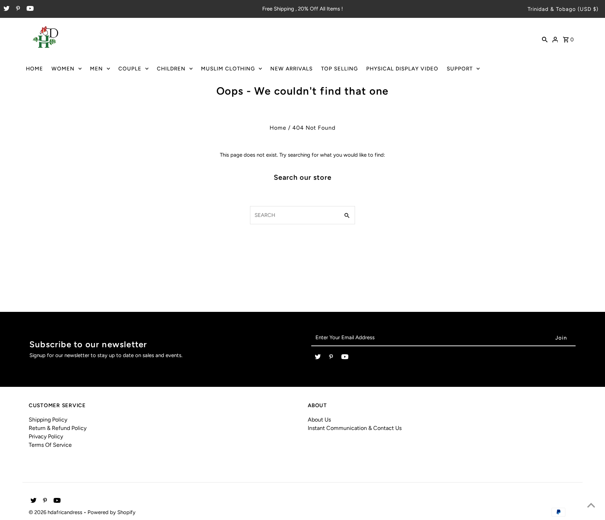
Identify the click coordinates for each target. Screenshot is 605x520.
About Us (319, 419)
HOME (34, 69)
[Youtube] (29, 9)
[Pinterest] (17, 9)
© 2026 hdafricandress (56, 512)
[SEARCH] (544, 38)
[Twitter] (5, 9)
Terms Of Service (50, 445)
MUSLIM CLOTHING (228, 69)
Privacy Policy (46, 436)
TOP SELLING (339, 69)
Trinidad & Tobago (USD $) (563, 9)
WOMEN (63, 69)
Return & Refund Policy (57, 428)
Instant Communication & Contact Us (355, 428)
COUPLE (129, 69)
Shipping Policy (48, 419)
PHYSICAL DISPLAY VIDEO (402, 69)
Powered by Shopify (111, 512)
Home (278, 127)
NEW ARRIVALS (291, 69)
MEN (96, 69)
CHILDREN (171, 69)
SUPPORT (460, 69)
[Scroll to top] (591, 506)
